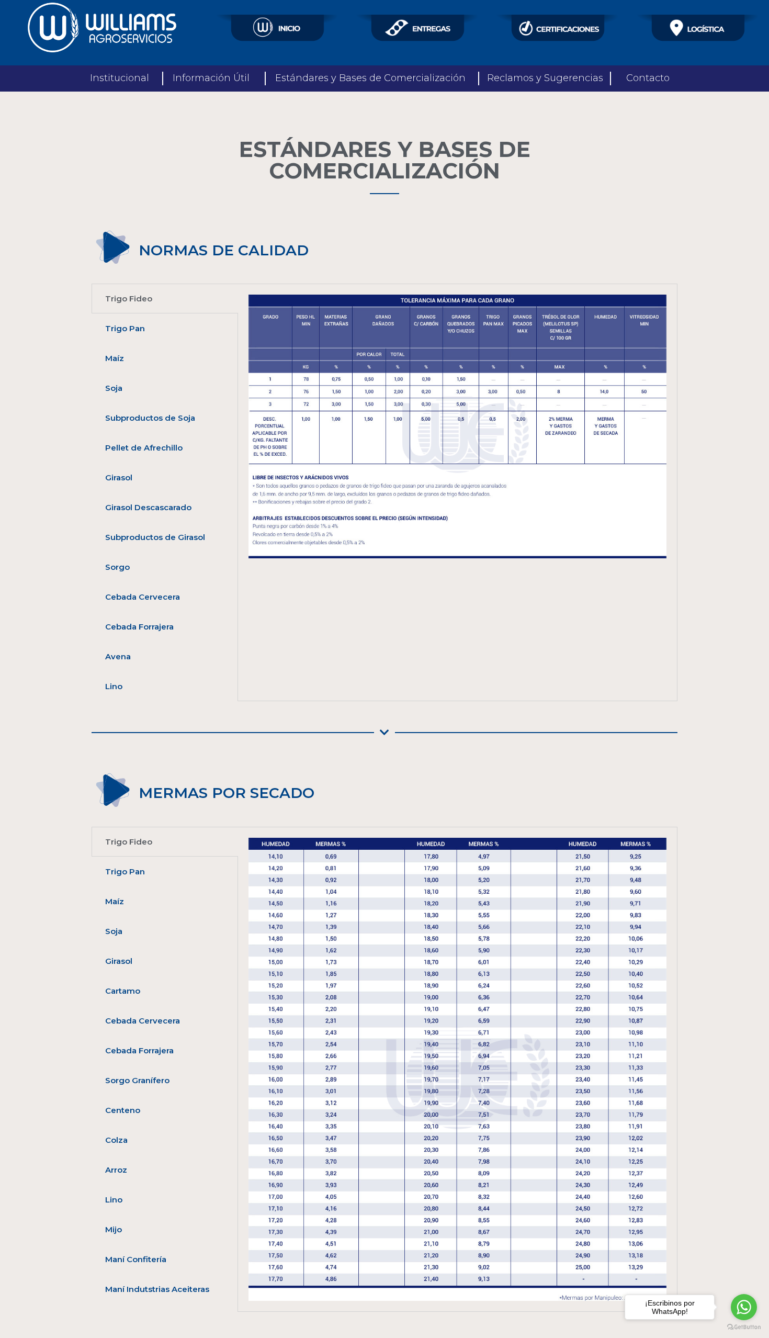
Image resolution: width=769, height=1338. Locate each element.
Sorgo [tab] (117, 567)
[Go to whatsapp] (744, 1307)
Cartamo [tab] (122, 991)
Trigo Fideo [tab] (128, 298)
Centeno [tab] (122, 1110)
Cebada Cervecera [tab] (142, 597)
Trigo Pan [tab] (125, 328)
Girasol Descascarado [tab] (148, 507)
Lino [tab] (113, 686)
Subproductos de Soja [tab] (150, 418)
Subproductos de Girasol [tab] (155, 537)
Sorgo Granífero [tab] (137, 1080)
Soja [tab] (113, 388)
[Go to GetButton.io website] (744, 1327)
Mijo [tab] (113, 1229)
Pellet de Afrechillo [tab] (144, 448)
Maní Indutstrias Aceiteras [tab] (157, 1289)
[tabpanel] (457, 426)
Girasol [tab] (118, 477)
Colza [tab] (116, 1140)
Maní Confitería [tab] (135, 1259)
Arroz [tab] (116, 1170)
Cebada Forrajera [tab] (139, 627)
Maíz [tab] (114, 358)
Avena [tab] (118, 656)
